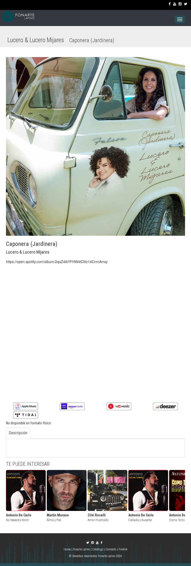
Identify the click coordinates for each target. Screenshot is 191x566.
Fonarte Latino (81, 549)
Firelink (123, 549)
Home (67, 549)
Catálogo (97, 549)
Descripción (18, 433)
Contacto (110, 549)
